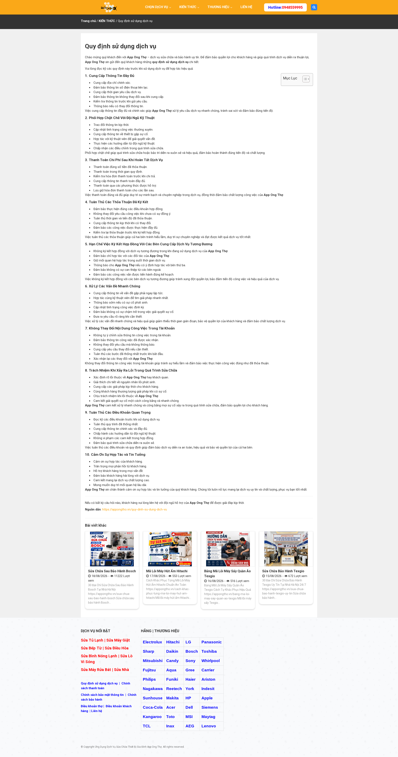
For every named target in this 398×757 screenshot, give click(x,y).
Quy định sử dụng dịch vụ (99, 683)
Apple (207, 698)
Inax (170, 726)
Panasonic (211, 642)
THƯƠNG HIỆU (218, 7)
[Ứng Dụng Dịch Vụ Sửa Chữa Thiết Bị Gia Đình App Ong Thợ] (109, 7)
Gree (190, 670)
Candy (172, 661)
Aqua (171, 670)
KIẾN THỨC (187, 7)
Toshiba (209, 651)
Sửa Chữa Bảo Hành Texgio (283, 571)
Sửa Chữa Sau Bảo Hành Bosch (112, 571)
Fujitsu (149, 670)
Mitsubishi (153, 661)
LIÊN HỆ (246, 7)
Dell (189, 707)
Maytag (208, 716)
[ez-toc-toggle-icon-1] (304, 79)
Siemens (209, 707)
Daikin (172, 651)
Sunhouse (153, 698)
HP (188, 698)
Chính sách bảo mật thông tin (102, 695)
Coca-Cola (153, 707)
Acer (170, 707)
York (190, 689)
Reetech (174, 689)
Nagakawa (153, 689)
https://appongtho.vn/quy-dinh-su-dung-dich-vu (134, 509)
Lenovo (208, 726)
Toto (170, 716)
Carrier (207, 670)
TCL (147, 726)
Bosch (192, 651)
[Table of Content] (306, 79)
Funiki (172, 679)
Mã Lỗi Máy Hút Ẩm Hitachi (166, 571)
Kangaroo (152, 716)
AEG (190, 726)
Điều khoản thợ (92, 706)
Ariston (208, 679)
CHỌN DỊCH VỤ (156, 7)
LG (188, 642)
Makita (172, 698)
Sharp (148, 651)
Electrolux (152, 642)
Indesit (207, 689)
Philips (149, 679)
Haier (190, 679)
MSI (189, 716)
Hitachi (173, 642)
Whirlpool (210, 661)
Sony (190, 661)
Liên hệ (96, 711)
